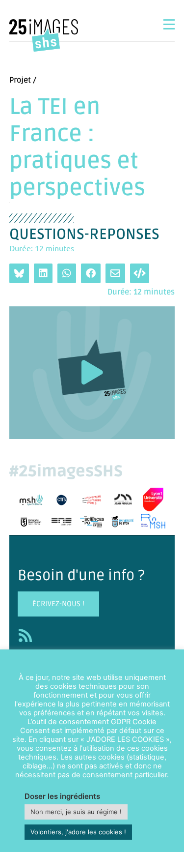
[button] (92, 372)
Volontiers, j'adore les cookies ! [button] (78, 832)
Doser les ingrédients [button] (62, 796)
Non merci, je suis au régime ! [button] (76, 812)
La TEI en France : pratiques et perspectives (77, 148)
